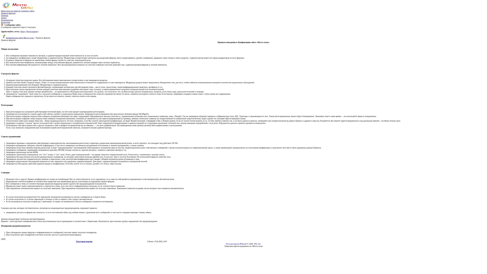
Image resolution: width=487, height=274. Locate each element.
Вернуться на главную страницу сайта (17, 11)
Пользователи (7, 20)
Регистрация (32, 31)
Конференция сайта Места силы (20, 38)
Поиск (4, 18)
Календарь (5, 22)
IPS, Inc (257, 244)
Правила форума (8, 13)
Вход (23, 31)
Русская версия (232, 244)
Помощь (4, 15)
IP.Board (243, 244)
